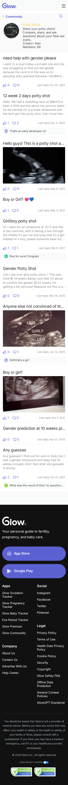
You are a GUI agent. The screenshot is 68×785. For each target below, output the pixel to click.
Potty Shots (31, 25)
